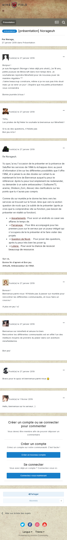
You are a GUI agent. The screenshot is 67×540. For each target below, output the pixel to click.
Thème (39, 531)
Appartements (18, 218)
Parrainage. (17, 225)
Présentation (29, 42)
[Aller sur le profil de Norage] (5, 57)
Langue (27, 531)
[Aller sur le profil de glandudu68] (5, 111)
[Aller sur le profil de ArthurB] (5, 149)
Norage (10, 39)
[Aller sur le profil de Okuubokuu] (5, 398)
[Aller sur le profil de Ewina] (5, 282)
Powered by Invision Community (33, 535)
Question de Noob (20, 239)
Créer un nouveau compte (34, 455)
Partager (34, 494)
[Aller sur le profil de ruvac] (5, 323)
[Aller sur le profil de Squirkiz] (5, 371)
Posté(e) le (22, 58)
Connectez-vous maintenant (33, 475)
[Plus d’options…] (64, 56)
